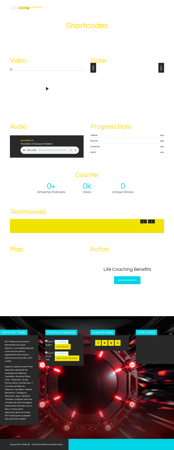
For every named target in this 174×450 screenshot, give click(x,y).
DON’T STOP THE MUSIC (67, 358)
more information (127, 280)
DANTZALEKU (63, 347)
